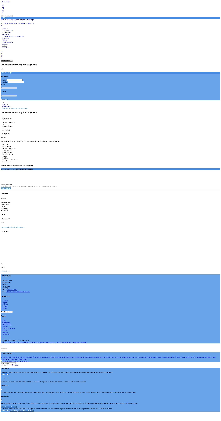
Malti (88, 357)
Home (4, 29)
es (3, 9)
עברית (136, 357)
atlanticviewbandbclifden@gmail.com (12, 227)
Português (184, 357)
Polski (190, 357)
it (2, 12)
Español (5, 305)
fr (3, 11)
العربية (44, 357)
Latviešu (64, 357)
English (4, 303)
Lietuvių (58, 357)
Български (93, 357)
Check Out (4, 82)
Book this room (6, 188)
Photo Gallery (6, 38)
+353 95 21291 (5, 2)
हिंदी (110, 357)
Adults (3, 84)
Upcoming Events (8, 30)
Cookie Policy (66, 342)
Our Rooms (5, 34)
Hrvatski (120, 357)
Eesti (40, 357)
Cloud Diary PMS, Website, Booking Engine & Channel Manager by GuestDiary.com (27, 342)
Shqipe (8, 359)
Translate (15, 365)
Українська (168, 357)
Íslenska (141, 357)
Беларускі (100, 357)
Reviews (4, 40)
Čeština (106, 357)
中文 (27, 359)
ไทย (162, 357)
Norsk (146, 357)
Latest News (7, 32)
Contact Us (5, 48)
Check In (3, 80)
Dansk (30, 357)
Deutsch (5, 301)
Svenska (213, 357)
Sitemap (58, 342)
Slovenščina (14, 359)
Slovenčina (22, 359)
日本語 (174, 357)
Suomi (48, 357)
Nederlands (152, 357)
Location (4, 44)
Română (207, 357)
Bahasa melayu (81, 357)
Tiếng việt (195, 357)
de (3, 5)
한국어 (178, 357)
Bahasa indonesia (128, 357)
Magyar (114, 357)
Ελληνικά (35, 357)
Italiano (4, 308)
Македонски (71, 357)
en (3, 7)
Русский (202, 357)
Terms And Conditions (79, 342)
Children (3, 92)
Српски (3, 359)
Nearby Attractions (7, 42)
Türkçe (158, 357)
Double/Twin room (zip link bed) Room (14, 36)
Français (5, 306)
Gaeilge (53, 357)
